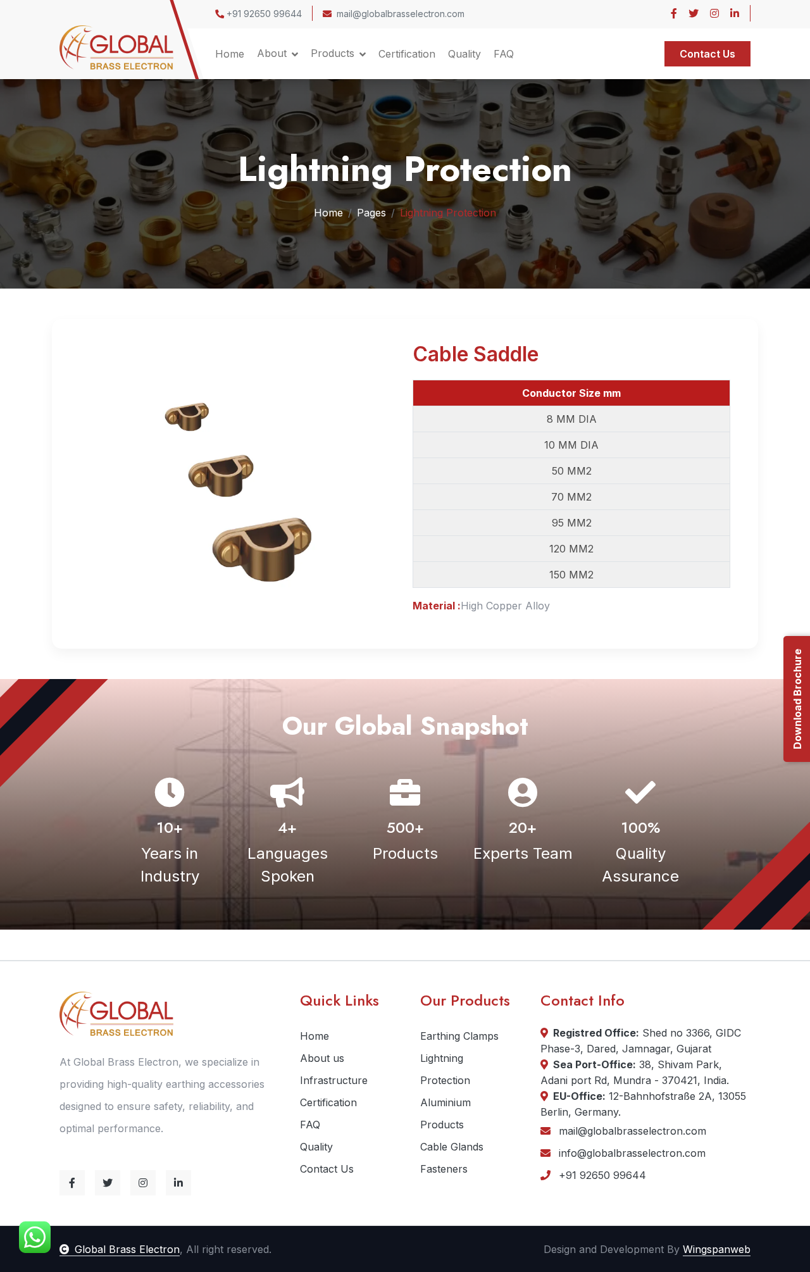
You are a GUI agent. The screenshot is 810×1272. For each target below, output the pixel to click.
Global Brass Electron (127, 1249)
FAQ (504, 53)
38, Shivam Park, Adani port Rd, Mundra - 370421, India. (634, 1072)
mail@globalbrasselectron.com (400, 13)
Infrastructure (334, 1080)
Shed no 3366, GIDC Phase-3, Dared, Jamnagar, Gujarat (640, 1040)
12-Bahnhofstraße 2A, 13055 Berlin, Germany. (643, 1104)
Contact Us (707, 53)
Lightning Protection (445, 1069)
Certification (406, 53)
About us (322, 1058)
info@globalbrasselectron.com (631, 1153)
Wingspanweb (717, 1249)
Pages (371, 212)
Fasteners (444, 1169)
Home (229, 53)
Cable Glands (451, 1146)
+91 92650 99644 (263, 13)
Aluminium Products (445, 1113)
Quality (464, 53)
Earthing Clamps (459, 1036)
